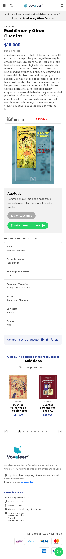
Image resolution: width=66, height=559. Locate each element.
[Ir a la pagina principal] (33, 5)
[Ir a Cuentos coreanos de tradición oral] (18, 387)
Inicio (7, 14)
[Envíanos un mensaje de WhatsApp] (58, 551)
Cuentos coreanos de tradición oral (18, 408)
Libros (17, 14)
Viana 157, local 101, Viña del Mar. (25, 509)
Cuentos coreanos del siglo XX (48, 408)
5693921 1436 (15, 505)
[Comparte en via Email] (56, 339)
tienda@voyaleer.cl (18, 497)
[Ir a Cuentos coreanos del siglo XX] (48, 387)
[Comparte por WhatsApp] (52, 339)
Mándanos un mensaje (29, 225)
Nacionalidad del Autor (37, 14)
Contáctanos (22, 215)
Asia (55, 14)
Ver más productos (31, 367)
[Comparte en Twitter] (47, 339)
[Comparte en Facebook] (42, 339)
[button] (6, 431)
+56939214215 (15, 501)
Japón (15, 18)
